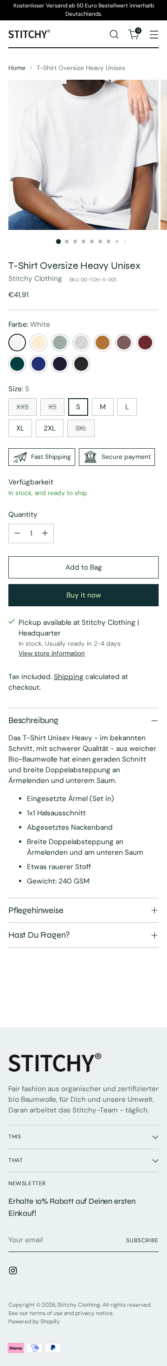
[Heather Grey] (81, 342)
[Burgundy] (145, 342)
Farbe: (29, 324)
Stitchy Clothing (35, 278)
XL (20, 428)
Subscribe (142, 1240)
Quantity (23, 514)
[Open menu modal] (153, 34)
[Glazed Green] (17, 364)
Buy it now (83, 595)
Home (17, 68)
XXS (22, 407)
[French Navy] (60, 364)
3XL (81, 428)
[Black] (81, 364)
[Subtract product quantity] (17, 533)
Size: (18, 389)
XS (52, 407)
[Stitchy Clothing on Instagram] (13, 1272)
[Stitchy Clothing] (29, 34)
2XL (50, 428)
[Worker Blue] (38, 364)
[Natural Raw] (38, 342)
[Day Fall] (102, 342)
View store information (52, 653)
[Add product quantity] (45, 533)
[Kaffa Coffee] (124, 342)
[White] (17, 342)
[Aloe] (60, 342)
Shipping (69, 676)
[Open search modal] (113, 34)
